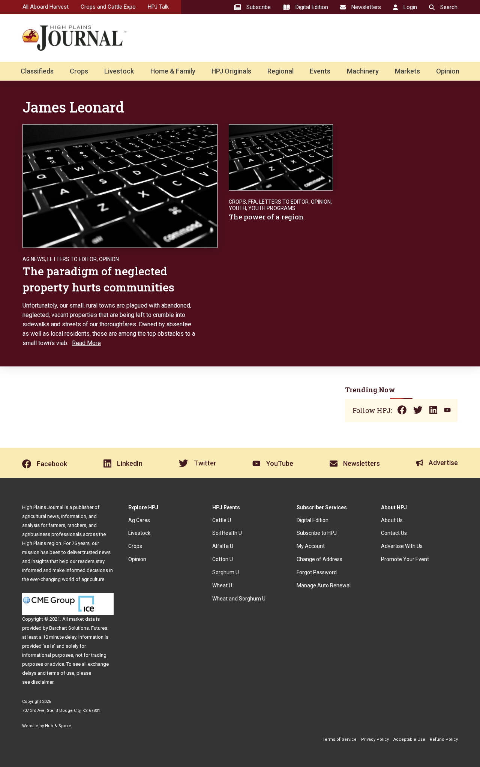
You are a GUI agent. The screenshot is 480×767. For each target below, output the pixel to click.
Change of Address (319, 559)
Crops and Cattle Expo (108, 6)
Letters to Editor (72, 259)
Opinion (447, 71)
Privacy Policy (375, 739)
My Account (311, 546)
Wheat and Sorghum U (239, 599)
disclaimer (42, 682)
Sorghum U (225, 572)
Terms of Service (339, 739)
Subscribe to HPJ (317, 533)
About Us (392, 520)
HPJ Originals (231, 71)
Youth (237, 208)
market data (82, 619)
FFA (252, 202)
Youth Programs (272, 208)
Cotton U (222, 559)
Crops (79, 71)
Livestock (119, 71)
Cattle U (221, 520)
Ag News (33, 259)
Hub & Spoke (58, 725)
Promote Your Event (405, 559)
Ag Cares (139, 520)
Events (320, 71)
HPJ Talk (158, 6)
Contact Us (394, 533)
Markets (407, 71)
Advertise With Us (402, 546)
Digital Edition (312, 520)
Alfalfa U (222, 546)
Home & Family (172, 71)
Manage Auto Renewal (324, 585)
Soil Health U (227, 533)
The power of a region (266, 216)
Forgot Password (317, 572)
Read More (86, 343)
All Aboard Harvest (45, 6)
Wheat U (222, 585)
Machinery (363, 71)
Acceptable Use (409, 739)
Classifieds (37, 71)
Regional (280, 71)
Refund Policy (444, 739)
